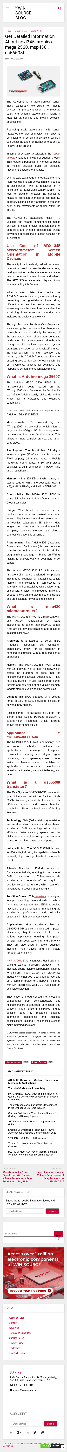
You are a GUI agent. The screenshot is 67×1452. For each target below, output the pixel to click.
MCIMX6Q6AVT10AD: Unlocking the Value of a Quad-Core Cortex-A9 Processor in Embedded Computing (33, 1096)
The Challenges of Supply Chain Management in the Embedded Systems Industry (32, 1106)
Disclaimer (14, 1348)
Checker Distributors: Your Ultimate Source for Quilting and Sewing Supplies (33, 1115)
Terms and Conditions (20, 1333)
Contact (13, 1323)
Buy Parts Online (17, 1353)
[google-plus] (19, 1432)
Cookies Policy (16, 1338)
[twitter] (34, 1432)
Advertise (14, 1328)
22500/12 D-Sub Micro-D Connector (27, 1138)
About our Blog (16, 1317)
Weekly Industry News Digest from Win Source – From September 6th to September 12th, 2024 (17, 1177)
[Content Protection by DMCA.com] (52, 1447)
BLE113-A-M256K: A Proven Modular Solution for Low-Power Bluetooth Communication (32, 1153)
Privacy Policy (16, 1343)
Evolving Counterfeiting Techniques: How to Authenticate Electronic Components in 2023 (32, 1131)
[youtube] (42, 1432)
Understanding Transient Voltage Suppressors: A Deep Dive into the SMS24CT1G (50, 1177)
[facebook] (11, 1432)
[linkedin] (27, 1432)
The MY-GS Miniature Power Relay (26, 1088)
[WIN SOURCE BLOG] (27, 17)
